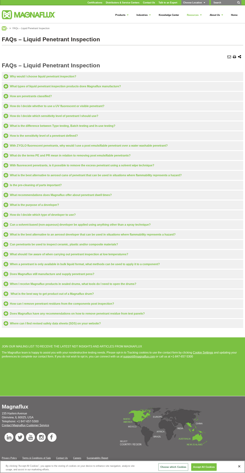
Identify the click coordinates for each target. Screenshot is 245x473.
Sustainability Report (97, 458)
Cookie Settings (203, 352)
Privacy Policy (9, 458)
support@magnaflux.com (139, 356)
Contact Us (62, 458)
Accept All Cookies (204, 467)
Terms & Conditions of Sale (36, 458)
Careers (77, 458)
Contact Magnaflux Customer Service (25, 425)
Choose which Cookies (173, 467)
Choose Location (192, 2)
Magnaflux (4, 28)
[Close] (239, 466)
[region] (122, 467)
